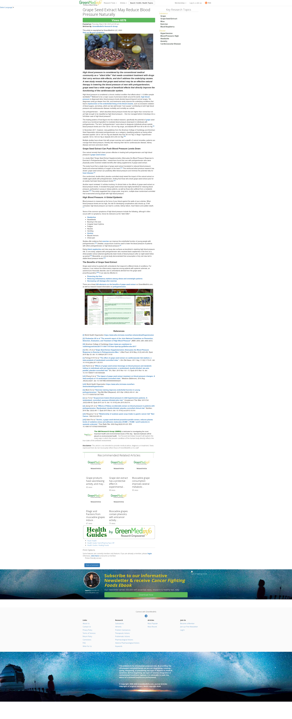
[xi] (91, 255)
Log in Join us (196, 3)
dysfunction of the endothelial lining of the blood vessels (110, 103)
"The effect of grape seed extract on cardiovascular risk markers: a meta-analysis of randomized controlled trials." (117, 359)
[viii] (83, 207)
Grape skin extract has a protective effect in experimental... (118, 482)
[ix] (96, 243)
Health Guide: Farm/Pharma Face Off (100, 543)
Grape (163, 16)
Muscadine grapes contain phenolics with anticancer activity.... (118, 516)
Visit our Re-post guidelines (93, 32)
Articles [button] (123, 3)
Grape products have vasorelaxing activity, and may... (95, 480)
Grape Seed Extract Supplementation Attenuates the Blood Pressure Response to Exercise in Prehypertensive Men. (116, 351)
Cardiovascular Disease (170, 44)
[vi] (114, 180)
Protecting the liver (94, 276)
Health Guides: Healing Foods (98, 545)
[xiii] (97, 272)
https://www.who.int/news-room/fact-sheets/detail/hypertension (129, 335)
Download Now (146, 594)
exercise (105, 241)
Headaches (91, 217)
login (150, 553)
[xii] (104, 258)
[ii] (153, 126)
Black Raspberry (167, 26)
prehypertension (119, 286)
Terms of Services (89, 633)
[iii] (125, 136)
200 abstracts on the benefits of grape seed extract (116, 284)
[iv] (121, 168)
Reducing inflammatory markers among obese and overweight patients (114, 278)
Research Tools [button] (110, 3)
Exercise (164, 24)
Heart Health (92, 541)
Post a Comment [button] (92, 565)
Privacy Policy (87, 630)
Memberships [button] (180, 3)
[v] (94, 172)
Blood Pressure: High (169, 36)
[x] (120, 245)
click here (95, 556)
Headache (164, 38)
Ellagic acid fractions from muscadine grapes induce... (95, 516)
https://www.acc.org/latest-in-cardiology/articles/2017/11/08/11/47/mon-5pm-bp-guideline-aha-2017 (109, 345)
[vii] (90, 191)
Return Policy (87, 636)
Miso (162, 21)
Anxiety (90, 233)
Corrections (87, 640)
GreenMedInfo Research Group (105, 26)
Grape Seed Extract (168, 18)
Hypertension (166, 33)
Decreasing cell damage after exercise (102, 281)
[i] (91, 96)
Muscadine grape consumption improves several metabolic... (141, 482)
